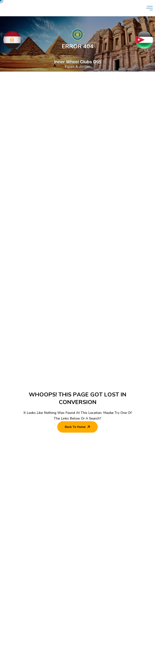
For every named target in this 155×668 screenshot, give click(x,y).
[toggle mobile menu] (149, 8)
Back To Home (75, 427)
